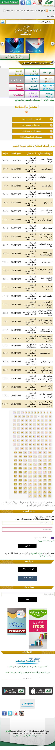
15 (42, 417)
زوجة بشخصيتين (45, 353)
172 (20, 484)
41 (18, 425)
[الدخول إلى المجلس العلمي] (35, 63)
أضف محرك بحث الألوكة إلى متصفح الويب (27, 736)
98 (30, 448)
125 (15, 460)
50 (22, 429)
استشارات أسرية (34, 119)
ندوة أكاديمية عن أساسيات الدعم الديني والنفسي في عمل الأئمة (28, 672)
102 (49, 452)
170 (30, 484)
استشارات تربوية (34, 131)
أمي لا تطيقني (46, 361)
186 (30, 492)
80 (22, 440)
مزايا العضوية (36, 553)
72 (14, 436)
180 (20, 488)
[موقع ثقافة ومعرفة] (16, 72)
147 (25, 472)
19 (28, 417)
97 (34, 448)
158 (49, 480)
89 (26, 444)
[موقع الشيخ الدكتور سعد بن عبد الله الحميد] (27, 31)
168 (39, 484)
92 (14, 444)
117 (15, 456)
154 (30, 476)
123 (25, 460)
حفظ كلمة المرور (42, 538)
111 (45, 456)
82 (14, 440)
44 (46, 429)
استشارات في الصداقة (33, 137)
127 (44, 464)
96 (38, 448)
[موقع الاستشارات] (16, 80)
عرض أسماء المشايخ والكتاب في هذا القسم (34, 146)
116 (20, 456)
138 (30, 468)
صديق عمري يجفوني (47, 287)
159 (44, 480)
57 (34, 432)
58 (30, 432)
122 (30, 460)
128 (39, 464)
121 (35, 460)
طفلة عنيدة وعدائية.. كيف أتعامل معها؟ (46, 370)
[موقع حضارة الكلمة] (32, 80)
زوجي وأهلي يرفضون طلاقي (46, 330)
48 (30, 429)
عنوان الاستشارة (45, 153)
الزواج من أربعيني (45, 219)
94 (46, 448)
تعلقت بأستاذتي (45, 296)
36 (38, 425)
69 (26, 436)
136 (39, 468)
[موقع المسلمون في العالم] (47, 87)
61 (18, 432)
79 (26, 440)
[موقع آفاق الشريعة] (32, 72)
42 (14, 425)
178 (30, 488)
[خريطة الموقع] (50, 11)
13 (50, 417)
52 (14, 429)
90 (22, 444)
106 (30, 452)
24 (46, 420)
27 (34, 420)
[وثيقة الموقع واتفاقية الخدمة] (15, 11)
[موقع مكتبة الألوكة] (16, 87)
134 (49, 468)
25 (42, 420)
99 (26, 448)
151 (44, 476)
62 (14, 432)
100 (21, 448)
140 (20, 468)
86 (38, 444)
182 (49, 492)
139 (25, 468)
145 (35, 472)
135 (44, 468)
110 (49, 456)
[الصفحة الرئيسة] (53, 11)
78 (30, 440)
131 (25, 464)
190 (49, 496)
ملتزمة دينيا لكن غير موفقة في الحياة (45, 236)
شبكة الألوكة (49, 100)
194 (30, 496)
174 (49, 488)
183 (44, 492)
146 (30, 472)
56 (38, 432)
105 (35, 452)
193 (35, 496)
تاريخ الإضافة (16, 153)
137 (35, 468)
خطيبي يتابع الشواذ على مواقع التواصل (44, 378)
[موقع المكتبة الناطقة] (47, 94)
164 (20, 480)
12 (15, 413)
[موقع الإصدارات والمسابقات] (32, 94)
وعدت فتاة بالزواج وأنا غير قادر (44, 321)
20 (24, 417)
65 (42, 436)
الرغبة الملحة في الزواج (45, 194)
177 (35, 488)
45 (42, 429)
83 (50, 444)
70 (22, 436)
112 (40, 456)
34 (46, 425)
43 (50, 429)
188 (20, 492)
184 (39, 492)
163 (25, 480)
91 (18, 444)
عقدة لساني (47, 228)
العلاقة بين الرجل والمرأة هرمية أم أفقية (45, 312)
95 (42, 448)
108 (20, 452)
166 (49, 484)
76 (38, 440)
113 (35, 456)
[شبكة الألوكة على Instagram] (40, 2)
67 (34, 436)
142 (49, 472)
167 (44, 484)
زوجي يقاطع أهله (45, 177)
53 (50, 432)
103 (44, 452)
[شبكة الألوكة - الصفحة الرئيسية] (41, 11)
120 (39, 460)
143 (44, 472)
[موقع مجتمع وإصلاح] (47, 80)
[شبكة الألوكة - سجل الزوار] (31, 11)
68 (30, 436)
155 (25, 476)
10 (23, 413)
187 (25, 492)
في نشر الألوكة (28, 577)
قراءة (5, 153)
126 (49, 464)
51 (18, 429)
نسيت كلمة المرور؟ (46, 540)
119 (44, 460)
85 (42, 444)
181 (15, 488)
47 (34, 429)
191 (44, 496)
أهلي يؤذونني (46, 169)
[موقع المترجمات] (16, 94)
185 (35, 492)
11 (19, 413)
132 (20, 464)
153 (35, 476)
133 (15, 464)
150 (49, 476)
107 (25, 452)
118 (49, 460)
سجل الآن (44, 556)
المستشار (32, 153)
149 (15, 472)
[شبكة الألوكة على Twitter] (28, 2)
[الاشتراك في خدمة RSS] (47, 11)
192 (39, 496)
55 (42, 432)
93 (50, 448)
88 (30, 444)
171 (25, 484)
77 (34, 440)
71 (18, 436)
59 (26, 432)
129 (35, 464)
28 (30, 420)
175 (44, 488)
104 (39, 452)
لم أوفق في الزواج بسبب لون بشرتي (45, 304)
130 (30, 464)
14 (46, 417)
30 (22, 420)
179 (25, 488)
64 (46, 436)
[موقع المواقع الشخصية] (32, 87)
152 (39, 476)
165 (15, 480)
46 (38, 429)
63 (50, 436)
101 (17, 448)
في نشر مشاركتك (28, 569)
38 (30, 425)
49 (26, 429)
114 (30, 456)
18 (32, 417)
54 (46, 432)
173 (15, 484)
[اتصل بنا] (50, 17)
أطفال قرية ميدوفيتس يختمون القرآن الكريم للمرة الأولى (27, 666)
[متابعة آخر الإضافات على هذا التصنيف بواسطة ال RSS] (26, 112)
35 (42, 425)
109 (15, 452)
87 (34, 444)
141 (15, 468)
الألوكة (8, 731)
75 (42, 440)
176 (39, 488)
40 (22, 425)
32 (14, 420)
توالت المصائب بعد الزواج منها (46, 345)
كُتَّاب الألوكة (27, 652)
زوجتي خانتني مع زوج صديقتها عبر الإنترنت (45, 403)
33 (50, 425)
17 (36, 417)
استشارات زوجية (34, 125)
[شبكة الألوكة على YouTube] (34, 2)
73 (50, 440)
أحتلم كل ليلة (47, 186)
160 (39, 480)
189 (15, 492)
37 (34, 425)
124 (20, 460)
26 (38, 420)
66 (38, 436)
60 (22, 432)
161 (35, 480)
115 (25, 456)
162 (30, 480)
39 (26, 425)
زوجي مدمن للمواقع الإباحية (46, 253)
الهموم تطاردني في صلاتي (45, 395)
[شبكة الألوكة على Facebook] (22, 2)
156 (20, 476)
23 (50, 420)
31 (18, 420)
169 (35, 484)
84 (46, 444)
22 (16, 417)
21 (20, 417)
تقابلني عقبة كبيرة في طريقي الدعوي (44, 338)
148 (20, 472)
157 (15, 476)
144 (39, 472)
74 (46, 440)
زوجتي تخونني (46, 262)
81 (18, 440)
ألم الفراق (48, 202)
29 (26, 420)
